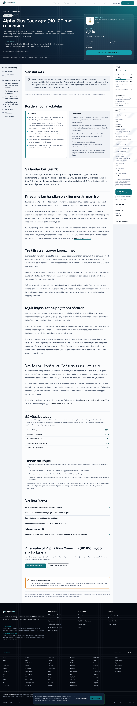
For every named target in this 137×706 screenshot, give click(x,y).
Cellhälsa (86, 3)
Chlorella (72, 680)
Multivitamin (28, 663)
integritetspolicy (63, 700)
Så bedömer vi (82, 618)
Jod (4, 683)
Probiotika (73, 663)
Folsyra (5, 668)
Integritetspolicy (113, 615)
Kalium (27, 666)
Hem (4, 11)
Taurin (94, 660)
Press (79, 627)
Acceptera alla (95, 698)
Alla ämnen (116, 3)
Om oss (80, 615)
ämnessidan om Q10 (82, 238)
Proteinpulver (97, 671)
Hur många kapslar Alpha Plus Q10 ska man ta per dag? (46, 524)
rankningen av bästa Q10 (62, 403)
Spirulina (50, 683)
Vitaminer (56, 3)
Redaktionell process (84, 621)
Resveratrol (73, 671)
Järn (4, 677)
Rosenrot (28, 685)
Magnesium (6, 663)
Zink (26, 660)
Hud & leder (106, 3)
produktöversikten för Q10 (92, 400)
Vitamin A (28, 677)
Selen (4, 657)
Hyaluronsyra (119, 663)
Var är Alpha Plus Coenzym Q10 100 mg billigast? (43, 507)
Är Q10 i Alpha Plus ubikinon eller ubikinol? (41, 518)
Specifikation (32, 57)
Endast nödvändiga (81, 698)
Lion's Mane (51, 668)
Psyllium (50, 685)
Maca (49, 671)
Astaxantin (118, 668)
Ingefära (50, 663)
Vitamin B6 (28, 680)
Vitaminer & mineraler (56, 615)
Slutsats (5, 57)
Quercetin (96, 657)
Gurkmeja (50, 657)
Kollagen (95, 685)
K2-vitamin (6, 685)
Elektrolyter (96, 677)
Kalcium (5, 680)
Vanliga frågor (43, 57)
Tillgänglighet (112, 624)
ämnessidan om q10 (82, 483)
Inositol (72, 668)
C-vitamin (6, 671)
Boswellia (118, 671)
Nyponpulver (119, 660)
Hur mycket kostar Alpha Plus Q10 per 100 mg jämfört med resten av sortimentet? (56, 534)
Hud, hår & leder (54, 630)
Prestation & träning (55, 627)
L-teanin (72, 657)
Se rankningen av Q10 (34, 565)
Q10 (9, 11)
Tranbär (50, 660)
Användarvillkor (112, 621)
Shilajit (50, 674)
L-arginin (95, 683)
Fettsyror (77, 3)
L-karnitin (95, 674)
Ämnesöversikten (119, 653)
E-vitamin (28, 668)
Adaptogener (67, 3)
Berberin (72, 677)
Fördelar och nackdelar (18, 57)
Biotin (4, 660)
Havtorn (72, 666)
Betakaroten (28, 671)
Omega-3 (51, 677)
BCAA (94, 668)
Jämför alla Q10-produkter (58, 565)
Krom (27, 657)
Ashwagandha (29, 683)
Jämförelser (126, 3)
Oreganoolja (73, 685)
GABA (72, 660)
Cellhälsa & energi (54, 624)
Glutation (73, 683)
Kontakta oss (82, 624)
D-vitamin (6, 666)
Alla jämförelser (130, 653)
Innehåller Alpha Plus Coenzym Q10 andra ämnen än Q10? (47, 513)
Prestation (96, 3)
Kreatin (95, 663)
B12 (4, 674)
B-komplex (28, 674)
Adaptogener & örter (55, 618)
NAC (71, 674)
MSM (116, 657)
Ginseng (50, 666)
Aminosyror (96, 680)
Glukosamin (118, 666)
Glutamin (95, 666)
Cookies (110, 618)
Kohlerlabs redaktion (10, 51)
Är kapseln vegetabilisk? (34, 529)
